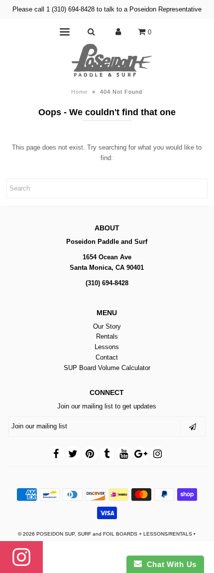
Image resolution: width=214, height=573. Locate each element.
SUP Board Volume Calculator (107, 368)
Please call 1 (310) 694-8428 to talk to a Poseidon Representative (107, 9)
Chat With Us (169, 564)
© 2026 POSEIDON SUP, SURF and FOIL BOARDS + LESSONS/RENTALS (105, 534)
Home (79, 92)
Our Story (107, 326)
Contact (107, 357)
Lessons (107, 347)
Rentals (107, 336)
